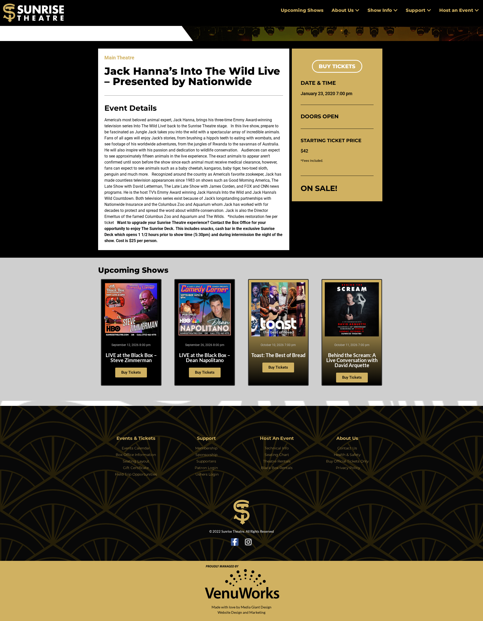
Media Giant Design (256, 607)
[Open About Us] (357, 10)
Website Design (230, 612)
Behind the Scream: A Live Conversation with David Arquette (352, 360)
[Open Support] (429, 10)
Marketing (257, 612)
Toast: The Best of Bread (278, 355)
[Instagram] (248, 542)
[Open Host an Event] (476, 10)
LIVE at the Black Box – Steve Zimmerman (131, 357)
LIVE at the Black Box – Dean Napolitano (204, 357)
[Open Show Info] (395, 10)
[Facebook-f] (234, 542)
